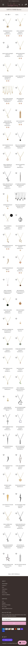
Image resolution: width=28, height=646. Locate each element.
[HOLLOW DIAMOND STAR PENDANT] (20, 238)
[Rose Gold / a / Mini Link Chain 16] (6, 103)
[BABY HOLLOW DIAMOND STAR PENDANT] (7, 69)
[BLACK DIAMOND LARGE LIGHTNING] (20, 497)
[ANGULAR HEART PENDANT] (20, 261)
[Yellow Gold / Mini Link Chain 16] (6, 81)
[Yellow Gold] (19, 124)
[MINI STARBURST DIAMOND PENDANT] (7, 400)
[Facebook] (2, 637)
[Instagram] (4, 637)
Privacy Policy (4, 592)
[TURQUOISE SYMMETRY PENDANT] (20, 342)
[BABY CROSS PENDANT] (20, 69)
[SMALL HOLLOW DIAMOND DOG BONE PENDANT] (7, 114)
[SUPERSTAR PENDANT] (7, 198)
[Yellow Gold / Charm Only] (6, 35)
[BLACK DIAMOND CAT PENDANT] (20, 219)
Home (9, 574)
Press (3, 587)
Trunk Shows (4, 589)
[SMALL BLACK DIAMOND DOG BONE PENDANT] (7, 538)
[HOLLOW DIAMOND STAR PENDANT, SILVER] (7, 557)
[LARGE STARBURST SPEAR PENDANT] (7, 420)
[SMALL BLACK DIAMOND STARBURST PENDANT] (20, 138)
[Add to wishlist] (3, 20)
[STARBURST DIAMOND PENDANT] (7, 24)
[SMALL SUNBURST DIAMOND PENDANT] (7, 283)
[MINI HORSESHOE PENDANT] (20, 91)
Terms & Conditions (6, 594)
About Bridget (4, 583)
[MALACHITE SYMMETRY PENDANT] (7, 342)
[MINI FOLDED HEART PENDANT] (20, 46)
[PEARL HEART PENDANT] (20, 478)
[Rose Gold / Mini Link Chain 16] (8, 35)
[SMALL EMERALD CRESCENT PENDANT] (20, 381)
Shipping (4, 603)
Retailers (3, 591)
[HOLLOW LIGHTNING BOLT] (20, 157)
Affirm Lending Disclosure (7, 608)
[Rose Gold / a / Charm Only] (21, 35)
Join (14, 623)
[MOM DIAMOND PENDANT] (7, 238)
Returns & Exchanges (6, 604)
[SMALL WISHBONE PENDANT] (7, 219)
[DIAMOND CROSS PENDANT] (7, 478)
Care (3, 601)
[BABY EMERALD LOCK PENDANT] (7, 361)
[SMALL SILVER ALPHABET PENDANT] (7, 46)
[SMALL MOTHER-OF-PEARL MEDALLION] (7, 157)
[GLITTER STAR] (20, 322)
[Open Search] (19, 4)
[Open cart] (25, 4)
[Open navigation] (3, 4)
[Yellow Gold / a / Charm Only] (19, 35)
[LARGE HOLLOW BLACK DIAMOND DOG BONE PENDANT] (20, 517)
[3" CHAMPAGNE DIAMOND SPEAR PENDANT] (20, 177)
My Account (4, 606)
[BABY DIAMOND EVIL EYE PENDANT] (7, 138)
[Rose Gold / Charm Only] (21, 58)
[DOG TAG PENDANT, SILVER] (20, 557)
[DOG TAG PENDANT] (20, 114)
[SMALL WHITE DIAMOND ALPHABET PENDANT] (7, 91)
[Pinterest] (6, 637)
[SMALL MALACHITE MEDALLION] (7, 303)
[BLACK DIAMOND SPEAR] (7, 439)
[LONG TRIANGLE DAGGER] (7, 497)
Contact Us (4, 585)
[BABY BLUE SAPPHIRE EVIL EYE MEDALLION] (7, 322)
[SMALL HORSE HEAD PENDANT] (7, 517)
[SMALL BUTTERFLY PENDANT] (20, 303)
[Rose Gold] (21, 124)
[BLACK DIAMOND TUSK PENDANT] (7, 459)
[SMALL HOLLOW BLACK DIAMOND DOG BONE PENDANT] (7, 177)
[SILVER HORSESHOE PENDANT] (20, 420)
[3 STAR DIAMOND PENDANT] (7, 381)
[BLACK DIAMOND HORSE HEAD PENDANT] (20, 400)
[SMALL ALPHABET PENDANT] (20, 24)
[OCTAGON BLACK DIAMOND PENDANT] (20, 538)
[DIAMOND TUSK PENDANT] (7, 261)
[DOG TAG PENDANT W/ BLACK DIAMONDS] (20, 439)
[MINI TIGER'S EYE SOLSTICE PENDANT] (20, 283)
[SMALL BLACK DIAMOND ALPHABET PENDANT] (20, 198)
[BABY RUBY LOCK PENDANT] (20, 361)
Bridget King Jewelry (13, 643)
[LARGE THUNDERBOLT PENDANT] (20, 459)
